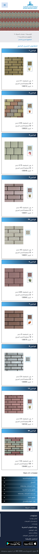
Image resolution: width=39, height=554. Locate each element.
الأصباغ (33, 482)
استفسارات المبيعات (30, 521)
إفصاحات (34, 524)
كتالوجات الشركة (30, 508)
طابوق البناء (31, 497)
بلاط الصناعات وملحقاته (27, 486)
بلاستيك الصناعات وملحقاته (26, 493)
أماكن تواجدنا (33, 518)
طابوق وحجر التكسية (25, 37)
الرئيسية (29, 34)
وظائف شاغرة (33, 533)
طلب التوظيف (33, 530)
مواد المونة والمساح (29, 501)
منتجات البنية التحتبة (29, 478)
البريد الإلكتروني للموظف (30, 535)
